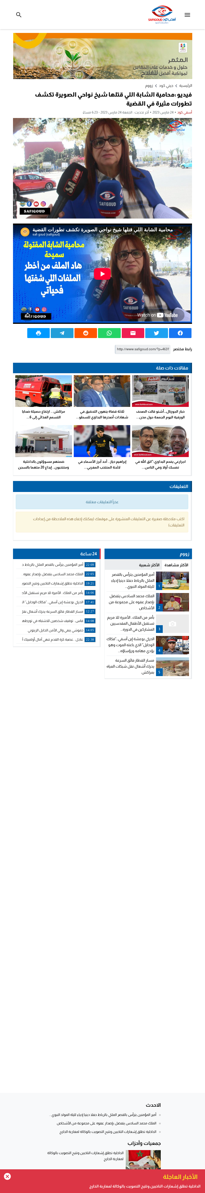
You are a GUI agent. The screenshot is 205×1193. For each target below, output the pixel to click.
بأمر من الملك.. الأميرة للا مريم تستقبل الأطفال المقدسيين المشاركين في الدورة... (130, 623)
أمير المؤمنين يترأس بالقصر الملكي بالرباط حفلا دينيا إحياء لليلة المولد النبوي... (132, 580)
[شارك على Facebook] (180, 333)
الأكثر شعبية (149, 565)
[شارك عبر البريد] (133, 333)
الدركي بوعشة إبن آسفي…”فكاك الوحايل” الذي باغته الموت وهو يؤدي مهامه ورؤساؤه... (130, 645)
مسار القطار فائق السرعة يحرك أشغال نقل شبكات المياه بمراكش (130, 666)
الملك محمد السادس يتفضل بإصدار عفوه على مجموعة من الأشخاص (131, 602)
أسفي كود (184, 112)
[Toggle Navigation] (189, 14)
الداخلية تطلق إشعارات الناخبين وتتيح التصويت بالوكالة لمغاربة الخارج (108, 1132)
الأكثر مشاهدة (176, 565)
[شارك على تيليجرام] (62, 333)
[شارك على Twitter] (156, 333)
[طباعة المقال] (38, 333)
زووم (149, 85)
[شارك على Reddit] (86, 333)
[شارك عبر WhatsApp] (109, 333)
